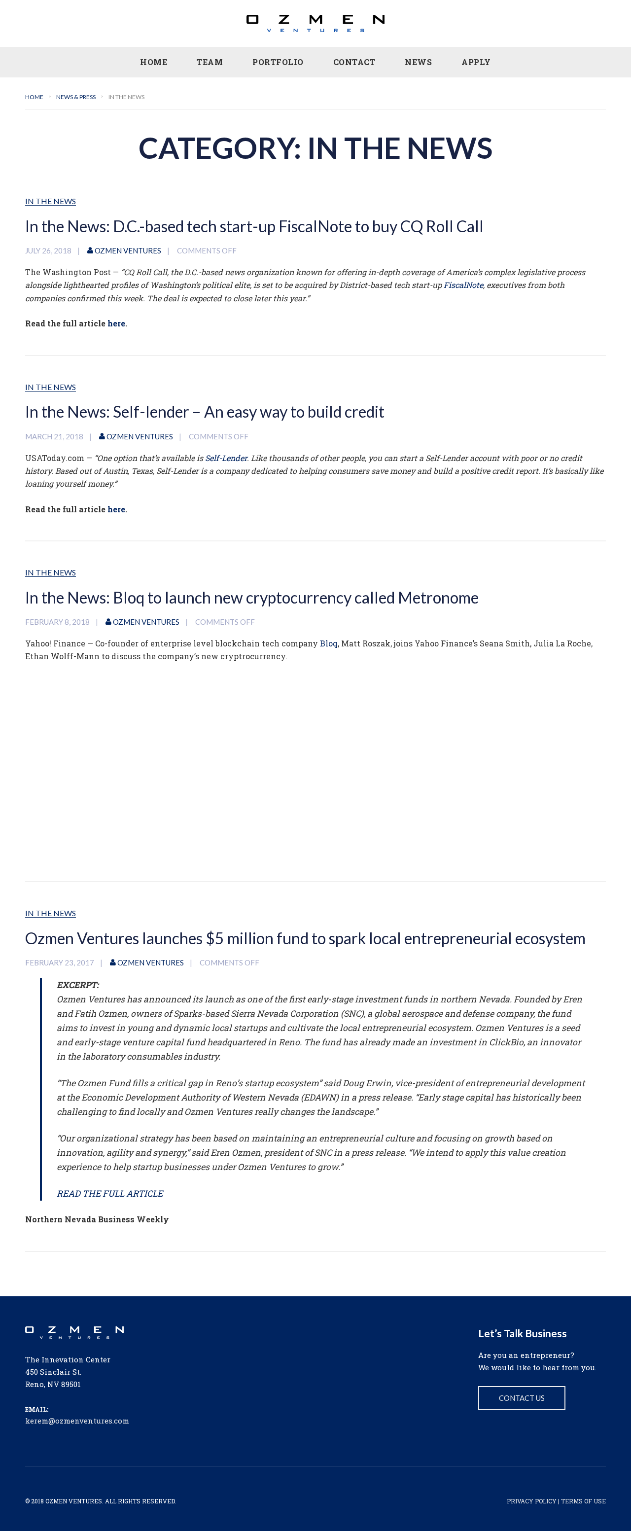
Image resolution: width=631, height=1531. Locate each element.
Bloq (329, 643)
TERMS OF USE (583, 1501)
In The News (50, 201)
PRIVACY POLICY (532, 1501)
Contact (354, 62)
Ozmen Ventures (128, 250)
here (116, 323)
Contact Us (522, 1397)
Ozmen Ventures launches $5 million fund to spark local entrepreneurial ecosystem (305, 938)
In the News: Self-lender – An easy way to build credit (205, 411)
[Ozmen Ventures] (315, 23)
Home (153, 62)
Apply (476, 62)
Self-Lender (226, 458)
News (418, 62)
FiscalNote (463, 285)
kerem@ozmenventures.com (77, 1420)
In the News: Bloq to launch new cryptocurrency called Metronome (252, 597)
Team (210, 62)
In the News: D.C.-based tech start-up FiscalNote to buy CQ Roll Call (254, 226)
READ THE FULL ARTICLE (110, 1193)
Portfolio (278, 62)
